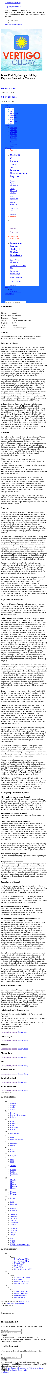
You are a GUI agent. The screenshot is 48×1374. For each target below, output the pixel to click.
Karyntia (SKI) (19, 1263)
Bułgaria (13, 1117)
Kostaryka (14, 1174)
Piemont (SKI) (19, 1297)
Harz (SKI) (18, 1279)
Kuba (12, 1176)
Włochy (13, 1243)
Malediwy (13, 1180)
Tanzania (13, 1230)
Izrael (12, 1162)
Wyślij (4, 1335)
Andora (13, 1105)
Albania (13, 1103)
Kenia (12, 1172)
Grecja (12, 1149)
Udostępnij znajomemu (9, 1032)
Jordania (13, 1166)
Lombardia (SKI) (20, 1295)
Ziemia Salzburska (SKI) (23, 1269)
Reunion (13, 1208)
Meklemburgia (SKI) (21, 1283)
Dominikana (14, 1133)
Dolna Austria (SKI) (21, 1259)
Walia (12, 1239)
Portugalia (13, 1204)
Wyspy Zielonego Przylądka (20, 1245)
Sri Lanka (13, 1218)
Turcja (12, 1234)
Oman (12, 1198)
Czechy (13, 1129)
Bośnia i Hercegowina (18, 1115)
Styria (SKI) (18, 1265)
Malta (12, 1182)
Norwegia (13, 1194)
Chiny (12, 1121)
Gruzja (12, 1151)
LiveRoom (4, 1372)
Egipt (12, 1137)
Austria (12, 1109)
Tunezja (13, 1232)
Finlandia (13, 1143)
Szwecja (13, 1224)
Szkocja (13, 1220)
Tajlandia (13, 1228)
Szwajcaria (14, 1222)
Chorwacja (14, 1123)
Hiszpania (13, 1156)
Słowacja (13, 1214)
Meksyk (13, 1188)
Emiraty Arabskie (16, 1139)
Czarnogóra (14, 1127)
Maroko (13, 1184)
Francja (13, 1145)
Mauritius (13, 1186)
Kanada (13, 1170)
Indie (12, 1160)
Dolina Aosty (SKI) (21, 1293)
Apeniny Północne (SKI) (23, 1291)
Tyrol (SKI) (18, 1267)
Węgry (12, 1241)
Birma (12, 1113)
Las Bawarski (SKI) (21, 1281)
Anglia (12, 1107)
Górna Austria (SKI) (21, 1261)
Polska (12, 1202)
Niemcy (13, 1192)
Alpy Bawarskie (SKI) (22, 1277)
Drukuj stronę (23, 1032)
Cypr (12, 1125)
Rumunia (13, 1210)
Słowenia (13, 1216)
